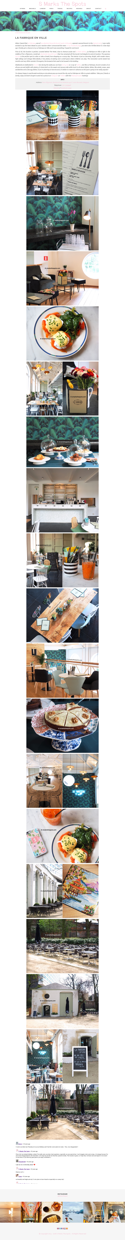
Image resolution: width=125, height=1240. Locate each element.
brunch (36, 65)
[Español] (67, 1228)
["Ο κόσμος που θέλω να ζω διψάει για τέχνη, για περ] (10, 1212)
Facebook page (66, 88)
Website (56, 88)
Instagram (54, 75)
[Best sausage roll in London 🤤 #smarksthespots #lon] (114, 1212)
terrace (17, 56)
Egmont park (97, 43)
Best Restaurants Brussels (23, 32)
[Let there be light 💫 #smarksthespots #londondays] (93, 1212)
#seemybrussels (76, 75)
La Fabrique (31, 43)
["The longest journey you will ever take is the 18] (72, 1212)
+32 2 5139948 (66, 85)
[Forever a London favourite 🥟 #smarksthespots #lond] (52, 1212)
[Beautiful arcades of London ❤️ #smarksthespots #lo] (31, 1212)
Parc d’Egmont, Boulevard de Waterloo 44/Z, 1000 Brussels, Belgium (65, 82)
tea (67, 65)
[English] (58, 1228)
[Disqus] (62, 1162)
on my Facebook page (73, 45)
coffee (78, 65)
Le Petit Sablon (81, 51)
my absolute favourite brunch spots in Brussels (56, 43)
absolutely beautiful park (48, 54)
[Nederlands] (65, 1228)
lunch (63, 65)
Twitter (62, 75)
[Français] (62, 1228)
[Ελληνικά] (60, 1228)
